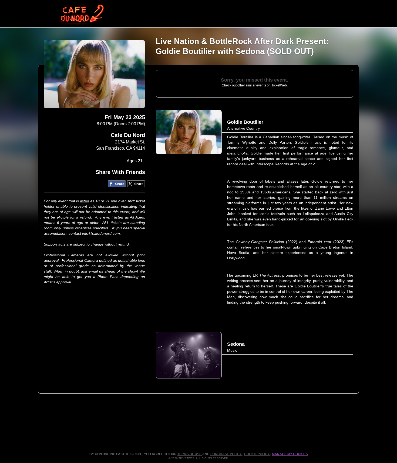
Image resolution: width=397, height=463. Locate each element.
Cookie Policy (257, 454)
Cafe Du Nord (128, 135)
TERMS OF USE (189, 454)
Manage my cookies (290, 454)
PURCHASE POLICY (226, 454)
